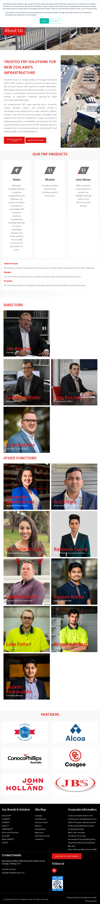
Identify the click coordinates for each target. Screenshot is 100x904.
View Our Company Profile (14, 140)
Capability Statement (36, 140)
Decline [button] (55, 21)
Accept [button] (44, 21)
